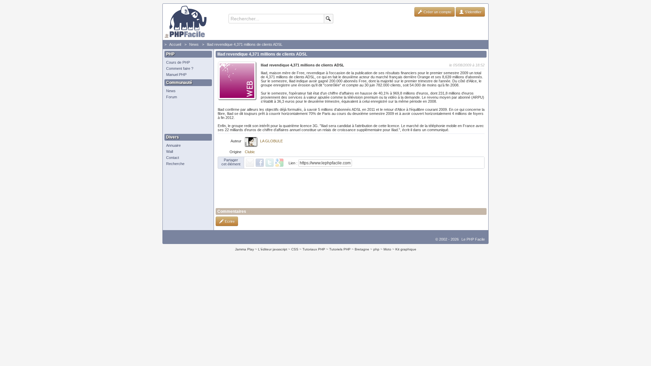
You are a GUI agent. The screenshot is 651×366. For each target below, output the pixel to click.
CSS (294, 249)
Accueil (175, 44)
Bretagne (362, 249)
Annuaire (173, 145)
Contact (172, 158)
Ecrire (229, 221)
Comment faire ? (179, 68)
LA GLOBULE (271, 141)
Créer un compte (436, 12)
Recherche (175, 164)
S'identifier (472, 12)
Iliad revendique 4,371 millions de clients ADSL (244, 44)
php (376, 249)
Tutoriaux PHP (313, 249)
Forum (171, 97)
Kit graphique (405, 249)
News (194, 44)
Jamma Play (244, 249)
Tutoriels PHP (340, 249)
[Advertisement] (186, 117)
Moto (387, 249)
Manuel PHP (176, 75)
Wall (169, 151)
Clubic (250, 152)
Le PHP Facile (473, 239)
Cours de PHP (178, 62)
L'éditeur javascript (272, 249)
